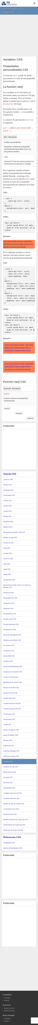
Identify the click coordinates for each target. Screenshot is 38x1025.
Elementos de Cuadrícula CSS (13, 830)
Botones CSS (7, 740)
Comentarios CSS (9, 495)
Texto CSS (6, 548)
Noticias (6, 1000)
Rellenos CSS (7, 527)
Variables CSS (9, 12)
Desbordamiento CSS (10, 598)
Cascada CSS (7, 777)
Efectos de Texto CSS (10, 693)
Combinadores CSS (9, 614)
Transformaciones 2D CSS (11, 703)
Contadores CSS (8, 650)
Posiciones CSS (8, 592)
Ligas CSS (6, 564)
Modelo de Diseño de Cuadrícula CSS (15, 819)
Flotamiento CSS (8, 603)
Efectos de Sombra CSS (11, 687)
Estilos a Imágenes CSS (11, 730)
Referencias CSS (12, 837)
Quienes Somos (9, 1008)
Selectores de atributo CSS (12, 640)
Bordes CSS (7, 516)
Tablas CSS (7, 574)
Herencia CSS (7, 782)
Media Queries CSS (9, 772)
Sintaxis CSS (7, 485)
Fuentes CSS (7, 553)
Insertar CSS (7, 500)
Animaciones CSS (9, 719)
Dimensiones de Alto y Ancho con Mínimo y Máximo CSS (17, 586)
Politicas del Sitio (9, 1011)
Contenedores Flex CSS (11, 809)
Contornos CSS (8, 543)
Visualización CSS (9, 580)
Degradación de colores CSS (12, 682)
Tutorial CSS (9, 474)
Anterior (7, 408)
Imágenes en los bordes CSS (12, 672)
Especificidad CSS (9, 788)
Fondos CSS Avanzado (10, 677)
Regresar (19, 413)
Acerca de (6, 1005)
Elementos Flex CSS (10, 814)
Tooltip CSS (7, 724)
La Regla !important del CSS (12, 793)
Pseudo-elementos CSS (11, 624)
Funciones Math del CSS (11, 798)
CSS (21, 9)
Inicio (5, 9)
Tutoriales (13, 9)
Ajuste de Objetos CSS (10, 735)
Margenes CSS (8, 521)
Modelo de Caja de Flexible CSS (13, 803)
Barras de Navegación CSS (12, 635)
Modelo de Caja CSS (10, 537)
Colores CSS (7, 506)
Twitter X (7, 1021)
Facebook (7, 1018)
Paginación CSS (8, 745)
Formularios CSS (8, 645)
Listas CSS (6, 569)
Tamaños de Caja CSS (10, 767)
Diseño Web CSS (8, 656)
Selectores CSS (8, 490)
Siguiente (30, 418)
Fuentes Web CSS (9, 698)
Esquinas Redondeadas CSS (12, 666)
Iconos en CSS (8, 558)
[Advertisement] (19, 35)
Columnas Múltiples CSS (11, 751)
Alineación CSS (8, 608)
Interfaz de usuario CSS (11, 756)
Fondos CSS (7, 511)
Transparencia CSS (9, 629)
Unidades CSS (8, 661)
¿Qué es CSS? (8, 479)
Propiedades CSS (9, 843)
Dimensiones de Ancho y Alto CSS (14, 532)
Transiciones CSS (9, 714)
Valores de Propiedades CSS (12, 848)
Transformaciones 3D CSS (11, 709)
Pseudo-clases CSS (9, 619)
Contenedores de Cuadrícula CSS (14, 825)
